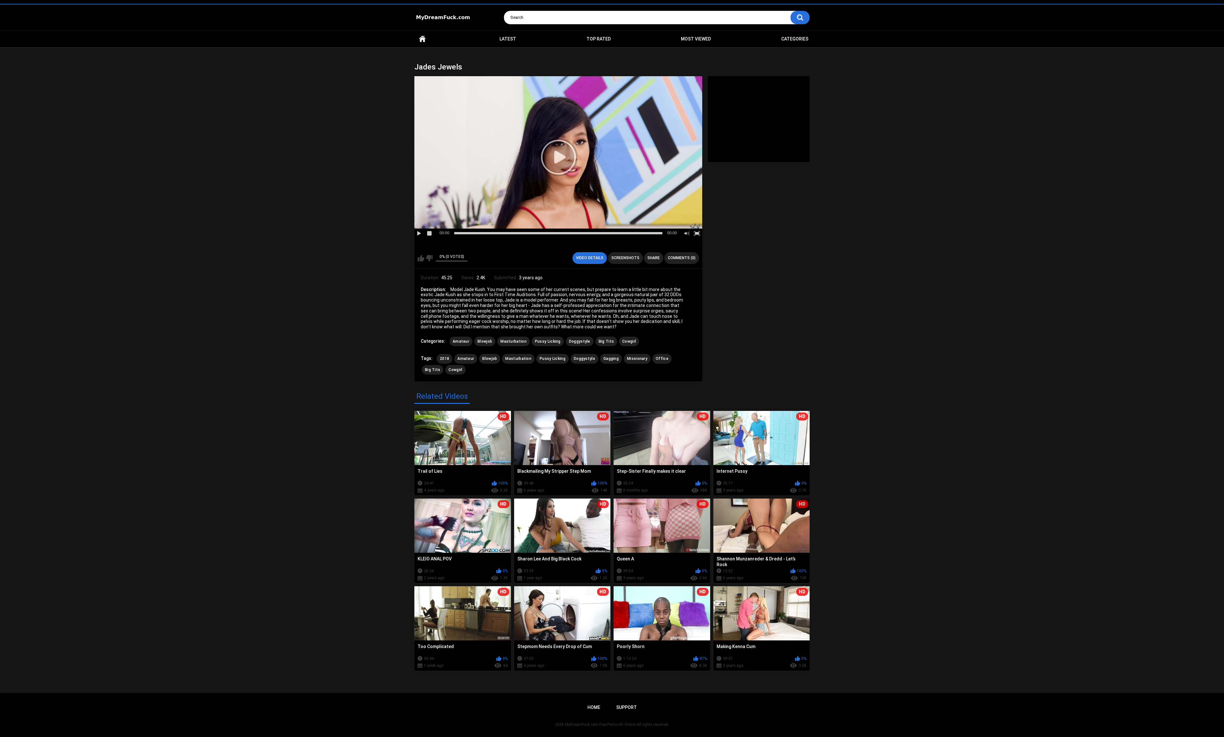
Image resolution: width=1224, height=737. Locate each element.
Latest (507, 38)
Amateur (461, 341)
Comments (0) (682, 258)
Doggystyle (579, 341)
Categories (794, 38)
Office (662, 358)
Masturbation (513, 341)
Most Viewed (696, 38)
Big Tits (606, 341)
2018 (444, 358)
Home (422, 39)
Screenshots (625, 258)
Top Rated (598, 38)
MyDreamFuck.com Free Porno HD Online (600, 724)
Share (653, 258)
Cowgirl (629, 341)
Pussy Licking (548, 341)
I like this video (421, 258)
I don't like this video (429, 258)
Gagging (611, 358)
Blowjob (484, 341)
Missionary (637, 358)
